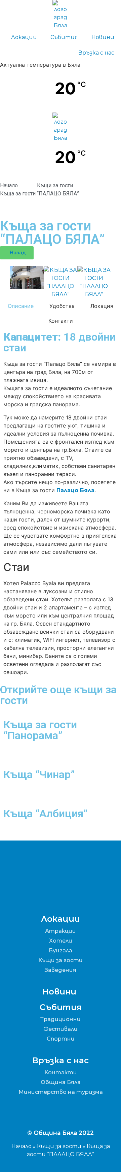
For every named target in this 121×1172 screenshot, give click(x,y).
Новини (102, 37)
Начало (21, 1146)
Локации (24, 37)
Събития (64, 37)
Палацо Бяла (75, 490)
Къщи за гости (59, 1146)
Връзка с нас (96, 53)
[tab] (21, 305)
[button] (3, 282)
